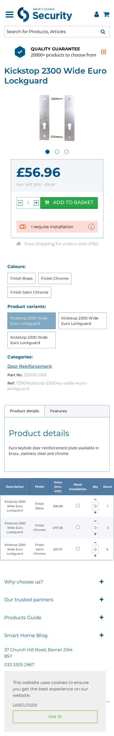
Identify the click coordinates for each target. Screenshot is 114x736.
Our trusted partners (28, 600)
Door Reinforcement (29, 366)
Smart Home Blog (25, 635)
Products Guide (22, 618)
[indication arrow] (103, 51)
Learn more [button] (25, 704)
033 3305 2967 (19, 664)
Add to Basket (73, 202)
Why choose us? (23, 582)
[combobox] (57, 31)
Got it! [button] (55, 716)
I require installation (52, 226)
